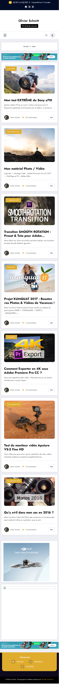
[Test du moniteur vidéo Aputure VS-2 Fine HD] (29, 419)
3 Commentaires (30, 186)
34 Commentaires (31, 117)
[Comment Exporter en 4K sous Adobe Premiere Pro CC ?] (29, 347)
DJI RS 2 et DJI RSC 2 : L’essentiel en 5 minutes (31, 2)
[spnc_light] (52, 35)
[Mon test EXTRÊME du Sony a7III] (29, 79)
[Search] (46, 35)
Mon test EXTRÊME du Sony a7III (28, 100)
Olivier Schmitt (28, 20)
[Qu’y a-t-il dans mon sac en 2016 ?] (29, 491)
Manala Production (48, 679)
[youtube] (26, 7)
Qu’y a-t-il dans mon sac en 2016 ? (29, 512)
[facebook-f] (33, 7)
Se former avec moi (31, 26)
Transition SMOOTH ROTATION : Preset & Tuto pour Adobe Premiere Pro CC (27, 234)
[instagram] (29, 7)
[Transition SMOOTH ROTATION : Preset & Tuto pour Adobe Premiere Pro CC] (29, 210)
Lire (51, 117)
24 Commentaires (31, 390)
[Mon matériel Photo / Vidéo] (29, 145)
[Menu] (5, 35)
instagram (38, 662)
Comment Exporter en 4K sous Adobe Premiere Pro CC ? (26, 371)
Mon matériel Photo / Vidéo (24, 169)
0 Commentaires (30, 466)
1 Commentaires (30, 323)
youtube (20, 662)
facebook (30, 666)
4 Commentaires (30, 253)
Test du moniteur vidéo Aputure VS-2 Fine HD (27, 447)
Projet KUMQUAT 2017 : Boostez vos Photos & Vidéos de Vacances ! (29, 301)
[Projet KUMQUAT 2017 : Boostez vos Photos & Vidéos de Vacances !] (29, 277)
